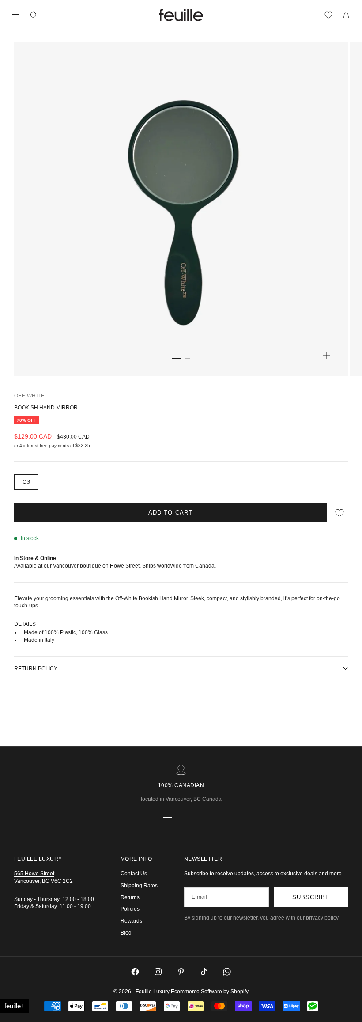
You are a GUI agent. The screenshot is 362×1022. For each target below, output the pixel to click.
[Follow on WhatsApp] (226, 971)
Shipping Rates (139, 885)
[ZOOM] (327, 355)
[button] (14, 1006)
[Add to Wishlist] (339, 512)
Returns (130, 897)
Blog (126, 933)
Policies (130, 909)
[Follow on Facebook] (135, 971)
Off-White (29, 396)
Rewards (131, 921)
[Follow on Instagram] (158, 971)
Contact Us (134, 874)
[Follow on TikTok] (204, 971)
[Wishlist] (328, 15)
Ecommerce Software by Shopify (210, 991)
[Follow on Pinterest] (181, 971)
